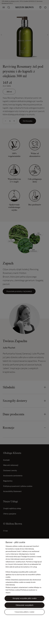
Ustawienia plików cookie (24, 612)
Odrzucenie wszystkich (24, 605)
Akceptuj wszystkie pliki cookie (24, 598)
